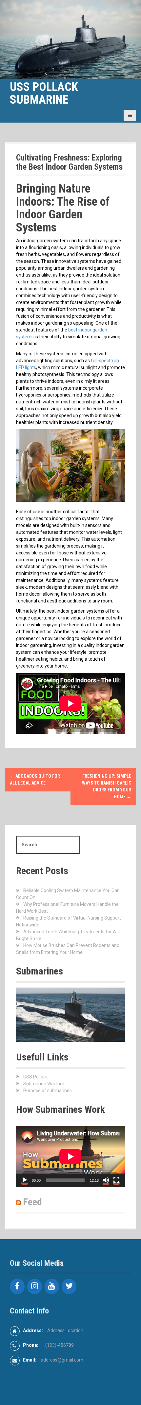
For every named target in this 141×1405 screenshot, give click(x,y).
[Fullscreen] (116, 1180)
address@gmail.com (62, 1360)
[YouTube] (52, 1286)
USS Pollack (35, 1076)
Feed (32, 1202)
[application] (70, 1156)
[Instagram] (34, 1286)
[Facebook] (17, 1286)
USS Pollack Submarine (44, 93)
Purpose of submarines (47, 1090)
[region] (70, 1015)
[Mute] (106, 1180)
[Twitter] (69, 1286)
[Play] (24, 1180)
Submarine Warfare (43, 1083)
